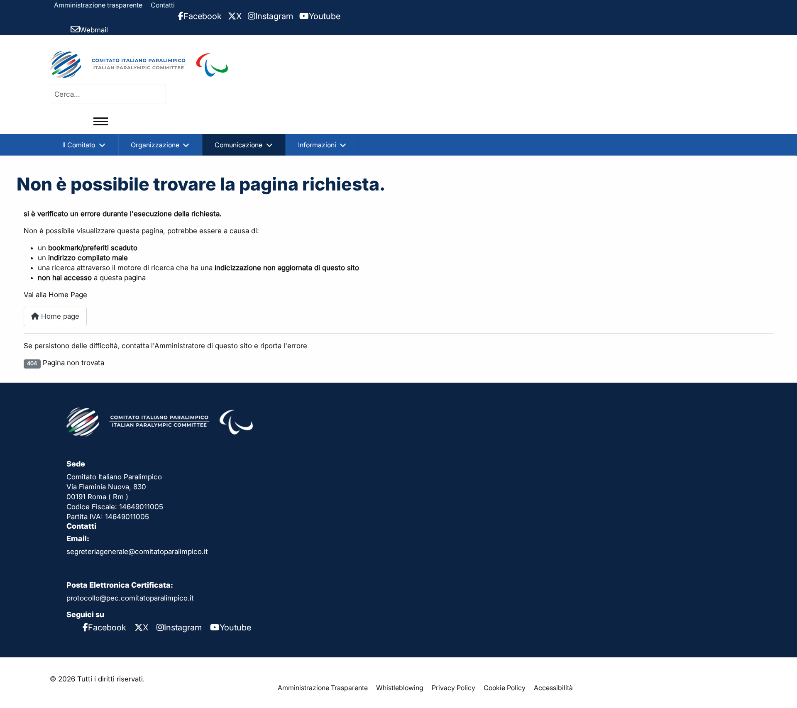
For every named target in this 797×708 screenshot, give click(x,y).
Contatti (163, 5)
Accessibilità (553, 687)
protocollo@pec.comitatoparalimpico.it (130, 598)
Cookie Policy (505, 687)
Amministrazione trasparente (98, 5)
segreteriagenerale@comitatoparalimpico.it (137, 551)
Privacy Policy (453, 687)
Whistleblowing (399, 687)
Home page (59, 316)
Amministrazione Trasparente (323, 687)
